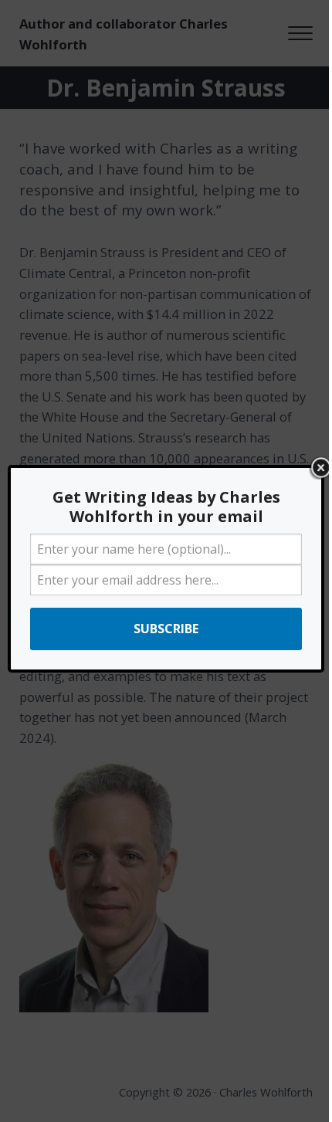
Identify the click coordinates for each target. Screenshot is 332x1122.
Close (320, 468)
